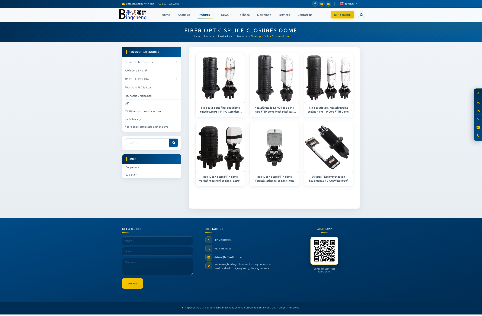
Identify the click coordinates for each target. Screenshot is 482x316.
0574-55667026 (222, 248)
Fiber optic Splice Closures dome (241, 30)
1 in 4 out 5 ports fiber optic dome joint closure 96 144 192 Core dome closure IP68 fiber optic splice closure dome (220, 110)
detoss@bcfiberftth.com (228, 257)
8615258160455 (223, 240)
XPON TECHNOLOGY (136, 79)
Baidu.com (131, 174)
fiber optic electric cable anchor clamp (147, 126)
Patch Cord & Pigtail (135, 70)
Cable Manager (134, 119)
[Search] (173, 143)
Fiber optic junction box (138, 95)
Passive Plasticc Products (138, 62)
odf (127, 103)
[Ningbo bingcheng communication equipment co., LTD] (133, 14)
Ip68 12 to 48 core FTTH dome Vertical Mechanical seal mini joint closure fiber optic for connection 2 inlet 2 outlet (274, 179)
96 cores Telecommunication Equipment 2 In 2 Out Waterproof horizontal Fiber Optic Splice (328, 179)
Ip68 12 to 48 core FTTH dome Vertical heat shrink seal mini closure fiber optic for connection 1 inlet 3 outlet (220, 179)
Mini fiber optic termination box (143, 111)
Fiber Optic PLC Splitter (137, 87)
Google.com (132, 167)
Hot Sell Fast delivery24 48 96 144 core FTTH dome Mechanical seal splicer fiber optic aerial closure (274, 110)
